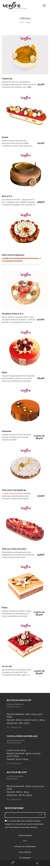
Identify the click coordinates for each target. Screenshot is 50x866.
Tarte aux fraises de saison (14, 549)
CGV (25, 841)
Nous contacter (25, 852)
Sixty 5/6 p (7, 196)
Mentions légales (25, 835)
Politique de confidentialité (25, 846)
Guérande (6, 431)
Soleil (4, 372)
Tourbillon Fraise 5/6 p (12, 314)
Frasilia (5, 137)
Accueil (21, 22)
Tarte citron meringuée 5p (14, 490)
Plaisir (4, 607)
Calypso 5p (7, 78)
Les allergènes (25, 858)
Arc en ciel (7, 666)
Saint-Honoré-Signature (13, 255)
